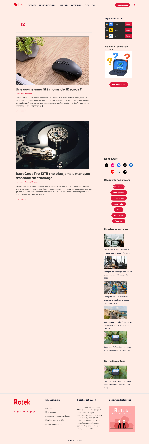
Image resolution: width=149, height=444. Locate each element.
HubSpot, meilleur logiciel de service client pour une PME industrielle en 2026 (118, 275)
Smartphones (76, 5)
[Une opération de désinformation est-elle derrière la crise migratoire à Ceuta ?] (115, 312)
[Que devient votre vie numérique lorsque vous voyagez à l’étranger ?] (114, 240)
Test (17, 93)
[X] (106, 165)
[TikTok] (125, 172)
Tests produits (118, 187)
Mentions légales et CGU (54, 420)
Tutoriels (118, 221)
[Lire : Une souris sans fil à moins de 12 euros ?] (52, 61)
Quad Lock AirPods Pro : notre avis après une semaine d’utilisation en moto (117, 350)
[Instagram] (112, 165)
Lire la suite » (21, 111)
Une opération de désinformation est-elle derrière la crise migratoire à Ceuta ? (118, 325)
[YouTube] (112, 172)
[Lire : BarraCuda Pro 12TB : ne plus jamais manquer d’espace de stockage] (52, 145)
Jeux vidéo (64, 5)
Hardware (19, 182)
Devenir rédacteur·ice (53, 424)
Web (93, 5)
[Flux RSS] (119, 172)
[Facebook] (119, 165)
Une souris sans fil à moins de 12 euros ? (49, 89)
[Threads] (125, 165)
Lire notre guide (118, 85)
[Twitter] (21, 412)
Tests (87, 5)
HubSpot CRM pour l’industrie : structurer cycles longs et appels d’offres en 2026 (116, 300)
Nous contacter (51, 412)
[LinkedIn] (131, 165)
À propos (49, 408)
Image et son (119, 198)
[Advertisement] (118, 122)
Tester (128, 24)
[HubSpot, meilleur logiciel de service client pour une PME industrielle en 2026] (115, 262)
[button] (122, 5)
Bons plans (118, 215)
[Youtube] (24, 412)
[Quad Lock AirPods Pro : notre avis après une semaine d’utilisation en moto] (115, 337)
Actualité (32, 5)
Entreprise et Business (47, 5)
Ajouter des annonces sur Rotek (57, 416)
